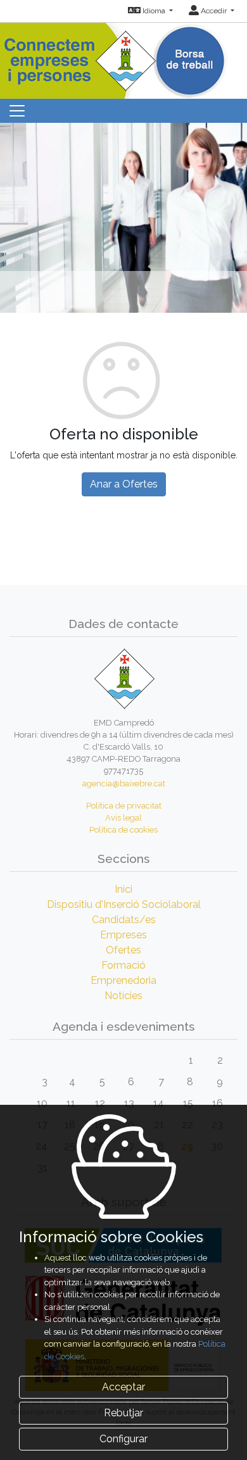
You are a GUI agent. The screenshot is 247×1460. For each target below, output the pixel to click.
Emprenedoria (123, 980)
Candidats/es (124, 920)
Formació (123, 965)
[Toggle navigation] (17, 111)
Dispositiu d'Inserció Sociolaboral (124, 904)
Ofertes (123, 950)
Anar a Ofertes (124, 484)
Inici (123, 889)
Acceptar (123, 1387)
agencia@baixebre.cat (123, 783)
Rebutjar (123, 1413)
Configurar (123, 1439)
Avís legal (123, 817)
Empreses (123, 935)
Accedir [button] (214, 10)
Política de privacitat (124, 805)
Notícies (123, 996)
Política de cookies (123, 829)
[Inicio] (123, 57)
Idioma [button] (154, 10)
